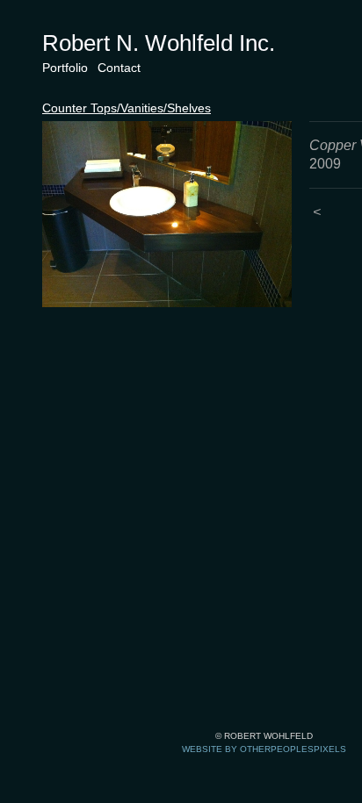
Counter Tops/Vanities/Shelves (126, 108)
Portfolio (65, 68)
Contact (119, 68)
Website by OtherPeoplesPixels (264, 749)
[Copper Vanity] (167, 214)
